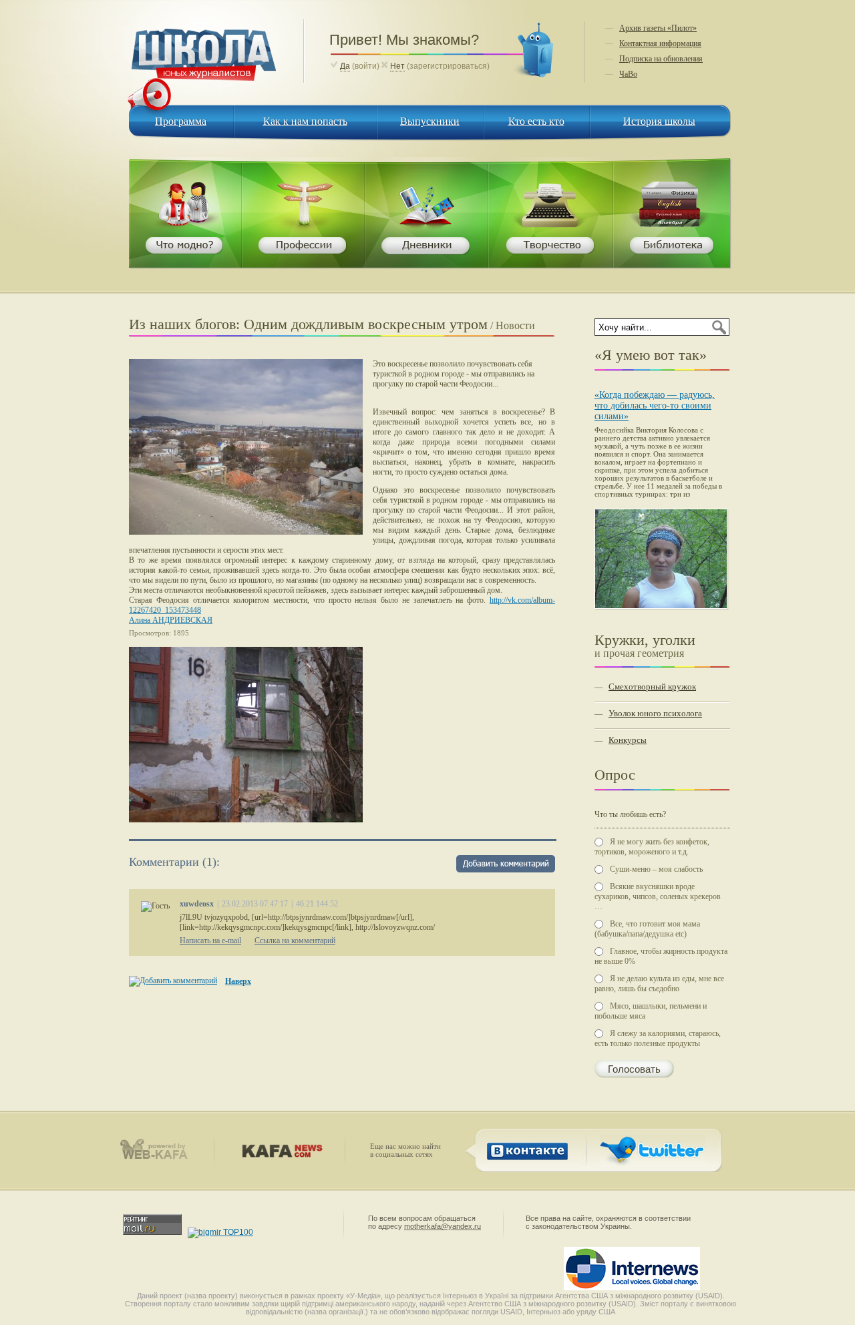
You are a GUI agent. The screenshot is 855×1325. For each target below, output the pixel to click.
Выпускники (430, 121)
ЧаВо (628, 74)
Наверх (238, 981)
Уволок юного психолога (655, 713)
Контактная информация (660, 43)
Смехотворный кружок (652, 687)
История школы (659, 121)
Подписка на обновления (661, 58)
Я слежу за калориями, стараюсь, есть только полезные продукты (657, 1038)
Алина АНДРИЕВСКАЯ (170, 620)
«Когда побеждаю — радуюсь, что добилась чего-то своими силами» (654, 405)
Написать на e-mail (210, 940)
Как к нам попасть (305, 121)
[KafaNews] (279, 1154)
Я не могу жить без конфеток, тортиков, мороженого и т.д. (651, 846)
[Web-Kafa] (159, 1156)
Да (345, 66)
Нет (397, 66)
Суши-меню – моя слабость (656, 869)
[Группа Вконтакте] (525, 1164)
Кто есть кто (536, 121)
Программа (180, 121)
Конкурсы (628, 740)
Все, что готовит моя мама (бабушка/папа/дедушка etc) (647, 929)
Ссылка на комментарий (294, 940)
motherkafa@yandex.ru (442, 1226)
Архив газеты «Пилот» (658, 28)
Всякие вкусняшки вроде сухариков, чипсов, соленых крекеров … (657, 896)
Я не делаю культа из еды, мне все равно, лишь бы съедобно (659, 983)
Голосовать (634, 1069)
